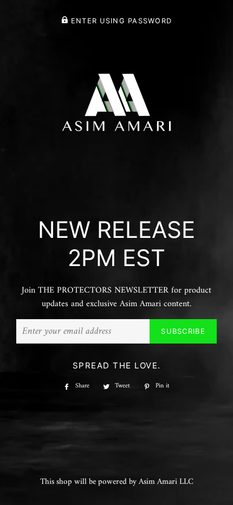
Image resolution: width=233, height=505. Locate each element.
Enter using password (120, 21)
